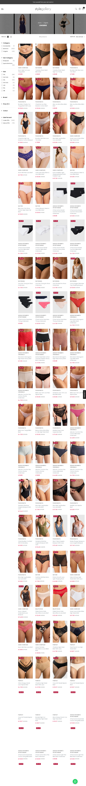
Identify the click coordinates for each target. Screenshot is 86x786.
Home (39, 23)
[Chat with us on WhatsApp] (75, 781)
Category (6, 43)
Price (6, 104)
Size (4, 72)
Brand (5, 97)
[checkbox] (8, 46)
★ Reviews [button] (84, 394)
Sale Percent (7, 117)
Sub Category (8, 58)
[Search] (76, 9)
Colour (5, 111)
